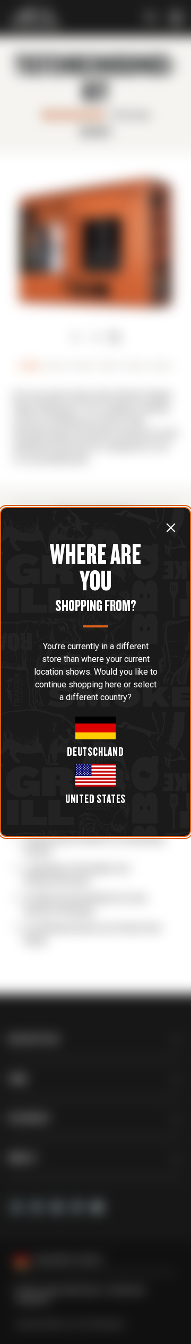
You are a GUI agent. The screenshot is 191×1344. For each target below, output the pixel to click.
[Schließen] (170, 528)
